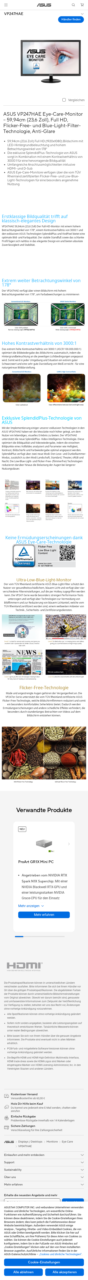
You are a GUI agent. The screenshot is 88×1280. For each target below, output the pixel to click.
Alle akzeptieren (65, 1272)
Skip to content (2, 12)
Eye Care (67, 1141)
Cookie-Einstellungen (44, 1262)
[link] (44, 5)
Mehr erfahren (44, 915)
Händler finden (71, 19)
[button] (6, 5)
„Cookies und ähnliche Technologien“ (60, 1254)
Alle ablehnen (23, 1272)
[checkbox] (73, 100)
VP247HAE (13, 14)
